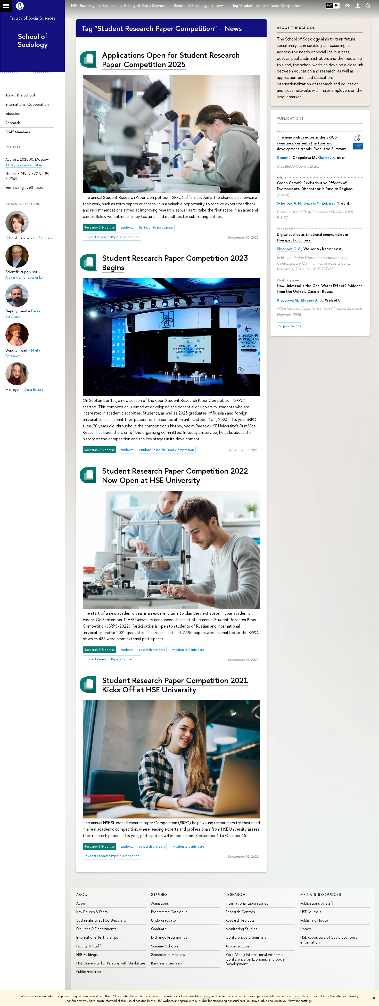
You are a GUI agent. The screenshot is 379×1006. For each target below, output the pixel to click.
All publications (290, 326)
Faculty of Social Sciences (32, 18)
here (205, 996)
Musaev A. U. (312, 300)
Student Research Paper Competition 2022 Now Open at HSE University (175, 475)
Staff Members (17, 131)
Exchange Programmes (169, 937)
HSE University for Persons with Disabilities (110, 963)
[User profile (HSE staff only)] (357, 6)
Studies (159, 894)
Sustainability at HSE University (101, 920)
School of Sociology (33, 40)
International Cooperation (27, 104)
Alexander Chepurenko (24, 277)
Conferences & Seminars (246, 937)
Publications (290, 118)
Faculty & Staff (88, 946)
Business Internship (166, 963)
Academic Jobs (237, 946)
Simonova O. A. (289, 248)
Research (12, 122)
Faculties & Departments (96, 928)
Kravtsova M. (288, 300)
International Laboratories (247, 903)
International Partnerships (97, 937)
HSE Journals (310, 911)
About (83, 894)
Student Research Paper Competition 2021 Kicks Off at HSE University (175, 685)
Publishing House (314, 920)
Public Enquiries (88, 971)
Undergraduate (163, 920)
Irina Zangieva (41, 238)
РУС (329, 5)
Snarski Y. (311, 203)
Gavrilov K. (327, 157)
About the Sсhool (20, 95)
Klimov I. (284, 157)
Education (13, 113)
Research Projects (240, 920)
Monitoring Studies (241, 928)
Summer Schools (164, 946)
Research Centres (240, 911)
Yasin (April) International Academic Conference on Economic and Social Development (255, 959)
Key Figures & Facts (92, 911)
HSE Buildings (86, 954)
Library (305, 928)
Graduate (159, 928)
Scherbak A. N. (289, 203)
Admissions (160, 903)
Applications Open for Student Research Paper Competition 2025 (171, 59)
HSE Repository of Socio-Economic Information (328, 939)
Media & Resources (320, 894)
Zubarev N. (331, 203)
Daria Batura (33, 389)
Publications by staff (317, 903)
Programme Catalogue (169, 911)
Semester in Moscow (168, 954)
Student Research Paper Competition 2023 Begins (175, 262)
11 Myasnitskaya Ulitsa (23, 165)
